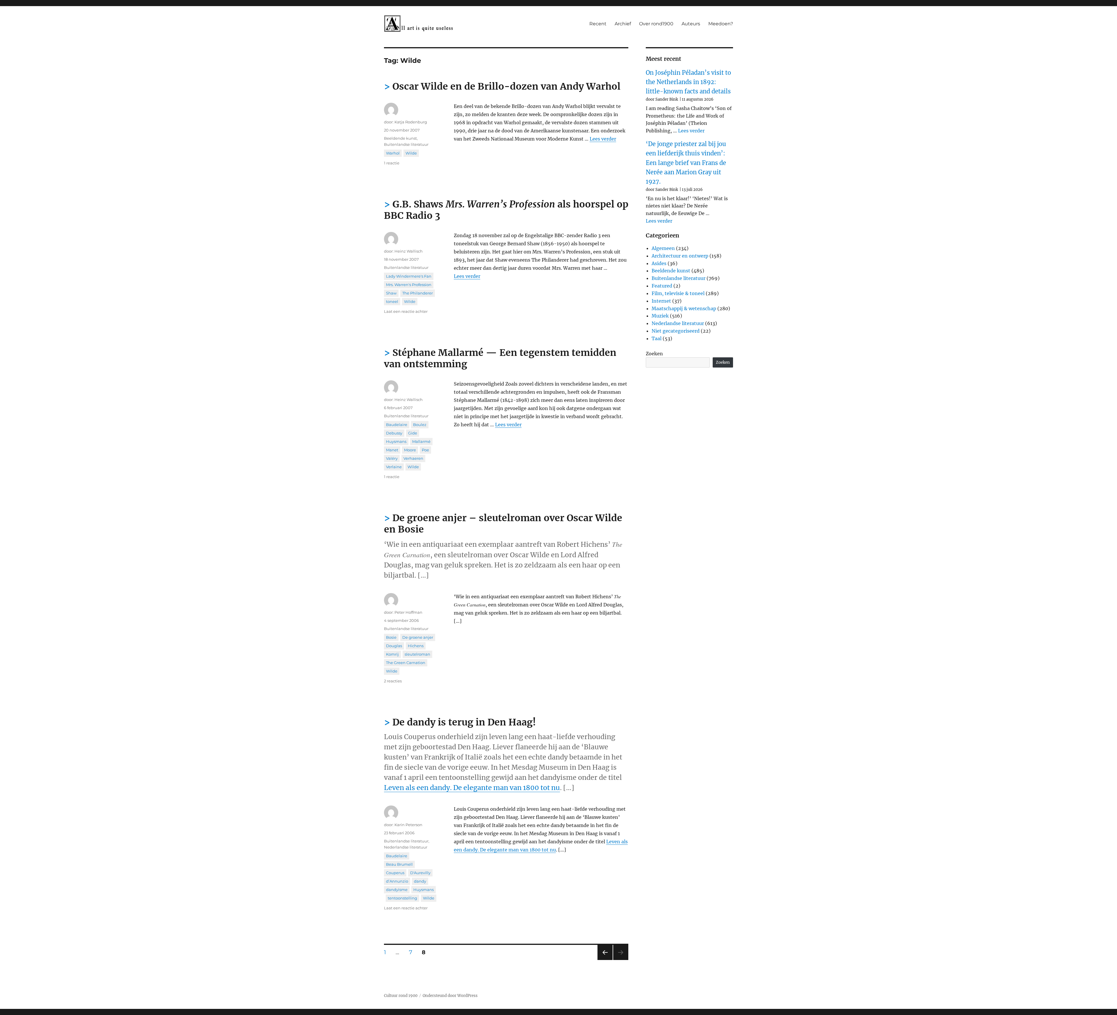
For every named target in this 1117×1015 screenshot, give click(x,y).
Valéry (392, 458)
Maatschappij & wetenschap (684, 308)
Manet (392, 450)
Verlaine (394, 466)
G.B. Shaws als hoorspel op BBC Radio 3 (506, 209)
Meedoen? (720, 23)
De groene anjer (417, 637)
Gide (412, 433)
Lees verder (603, 139)
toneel (392, 301)
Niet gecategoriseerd (676, 331)
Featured (662, 286)
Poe (425, 450)
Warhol (393, 153)
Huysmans (396, 441)
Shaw (391, 293)
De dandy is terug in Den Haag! (464, 722)
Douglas (394, 645)
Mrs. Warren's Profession (408, 284)
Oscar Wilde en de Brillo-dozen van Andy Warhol (506, 86)
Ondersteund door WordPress (450, 995)
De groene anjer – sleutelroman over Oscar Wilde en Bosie (503, 523)
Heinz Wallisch (408, 251)
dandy (420, 881)
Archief (623, 23)
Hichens (416, 645)
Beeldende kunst (400, 138)
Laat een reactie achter (406, 311)
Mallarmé (421, 441)
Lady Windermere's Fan (408, 276)
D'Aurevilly (420, 872)
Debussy (394, 433)
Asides (659, 263)
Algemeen (663, 248)
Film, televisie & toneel (678, 293)
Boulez (419, 424)
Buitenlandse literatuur (406, 144)
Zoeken (654, 353)
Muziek (660, 316)
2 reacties (393, 681)
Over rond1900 (656, 23)
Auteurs (691, 23)
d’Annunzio (397, 881)
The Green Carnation (405, 662)
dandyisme (397, 889)
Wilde (411, 153)
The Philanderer (417, 293)
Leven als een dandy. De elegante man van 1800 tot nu (472, 787)
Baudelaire (396, 424)
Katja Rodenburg (410, 122)
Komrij (392, 654)
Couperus (395, 872)
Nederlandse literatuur (405, 847)
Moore (410, 450)
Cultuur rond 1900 (400, 995)
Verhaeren (413, 458)
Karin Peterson (408, 824)
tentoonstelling (402, 898)
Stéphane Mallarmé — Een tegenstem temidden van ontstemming (500, 358)
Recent (597, 23)
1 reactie (391, 163)
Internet (661, 301)
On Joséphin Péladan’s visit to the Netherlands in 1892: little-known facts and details (688, 82)
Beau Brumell (399, 864)
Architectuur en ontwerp (680, 256)
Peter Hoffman (408, 612)
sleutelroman (417, 654)
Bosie (391, 637)
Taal (656, 338)
